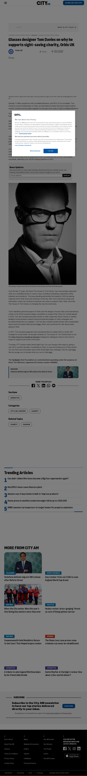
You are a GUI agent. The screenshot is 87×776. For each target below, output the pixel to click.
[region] (43, 133)
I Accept (50, 151)
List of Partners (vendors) (23, 145)
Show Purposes (35, 151)
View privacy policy (25, 133)
